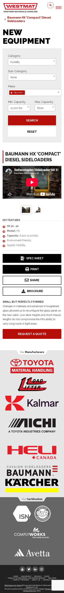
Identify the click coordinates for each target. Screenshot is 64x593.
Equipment (26, 576)
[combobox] (32, 62)
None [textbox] (13, 77)
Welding (52, 578)
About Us (36, 580)
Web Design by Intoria (13, 585)
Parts (46, 576)
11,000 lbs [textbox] (16, 108)
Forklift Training (21, 580)
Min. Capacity (17, 102)
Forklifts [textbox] (15, 62)
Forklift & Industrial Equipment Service (26, 578)
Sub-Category (17, 71)
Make (11, 86)
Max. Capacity (44, 102)
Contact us (48, 580)
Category (14, 56)
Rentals (37, 576)
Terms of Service (29, 591)
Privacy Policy (50, 589)
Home (15, 576)
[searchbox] (27, 92)
